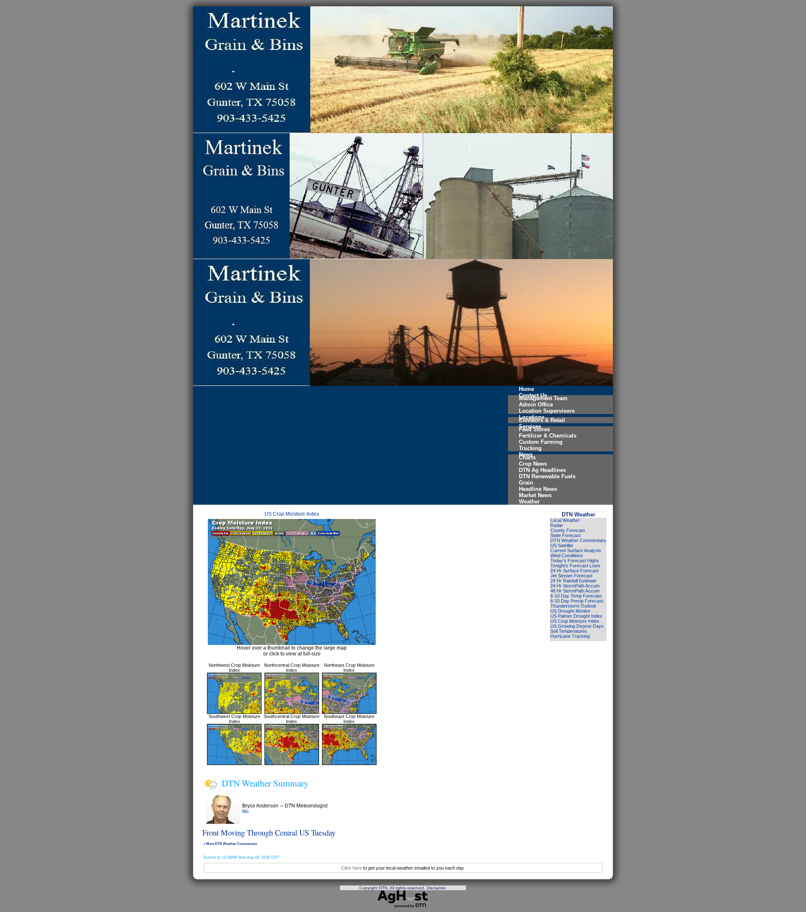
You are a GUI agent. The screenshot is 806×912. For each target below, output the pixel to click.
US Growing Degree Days (577, 626)
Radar (556, 525)
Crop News (533, 464)
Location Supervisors (547, 411)
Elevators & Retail (542, 420)
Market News (535, 495)
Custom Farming (541, 442)
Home (526, 389)
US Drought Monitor (570, 610)
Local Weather (565, 520)
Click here (351, 867)
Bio (245, 811)
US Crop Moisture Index (291, 514)
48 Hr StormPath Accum (574, 590)
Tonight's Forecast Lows (575, 565)
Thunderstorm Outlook (573, 605)
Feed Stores (534, 429)
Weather (529, 501)
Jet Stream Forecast (571, 575)
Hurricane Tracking (570, 636)
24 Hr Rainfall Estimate (573, 580)
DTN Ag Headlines (542, 470)
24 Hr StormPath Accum (574, 585)
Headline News (538, 489)
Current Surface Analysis (575, 550)
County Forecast (567, 530)
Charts (527, 457)
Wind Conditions (566, 555)
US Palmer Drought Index (576, 615)
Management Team (543, 398)
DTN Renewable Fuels (547, 476)
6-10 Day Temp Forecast (576, 595)
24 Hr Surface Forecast (574, 570)
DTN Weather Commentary (578, 540)
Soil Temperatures (568, 631)
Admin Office (536, 404)
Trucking (530, 448)
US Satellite (561, 545)
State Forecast (565, 535)
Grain (526, 483)
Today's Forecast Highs (574, 560)
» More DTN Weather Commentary (230, 843)
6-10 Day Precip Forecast (576, 600)
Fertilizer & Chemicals (547, 435)
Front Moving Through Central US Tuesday (268, 832)
